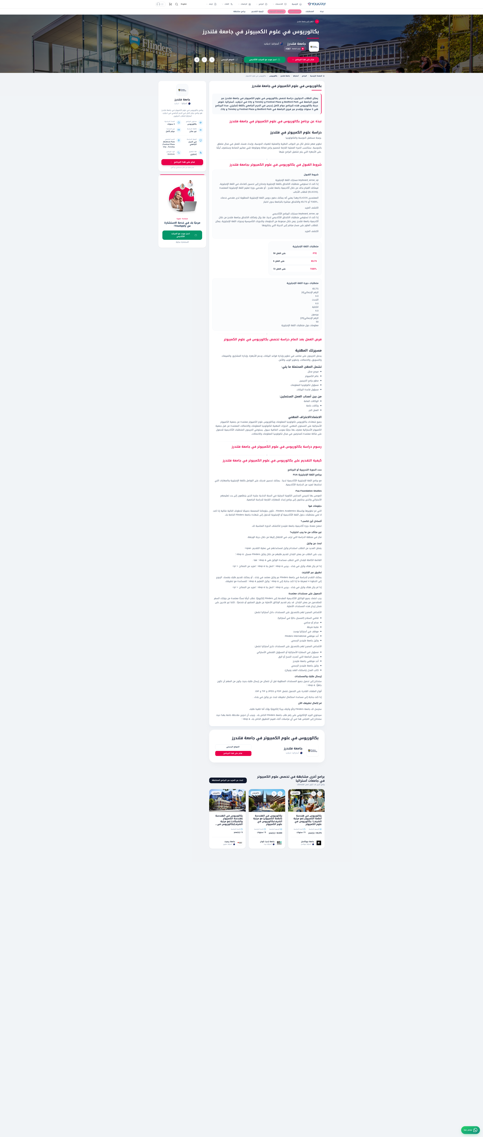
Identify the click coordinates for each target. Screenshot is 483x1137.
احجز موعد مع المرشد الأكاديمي (180, 235)
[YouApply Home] (317, 4)
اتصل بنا (269, 566)
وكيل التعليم (262, 581)
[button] (160, 4)
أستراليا (296, 76)
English (184, 4)
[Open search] (176, 4)
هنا (255, 560)
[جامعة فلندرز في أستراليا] (182, 90)
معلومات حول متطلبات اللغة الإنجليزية (299, 325)
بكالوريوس (273, 76)
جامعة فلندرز (296, 44)
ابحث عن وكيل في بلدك (265, 697)
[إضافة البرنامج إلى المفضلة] (204, 59)
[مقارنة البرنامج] (211, 59)
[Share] (196, 59)
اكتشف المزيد (311, 208)
